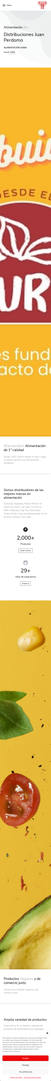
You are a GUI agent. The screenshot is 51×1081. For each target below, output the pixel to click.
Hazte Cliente (25, 550)
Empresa (25, 583)
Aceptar (25, 1058)
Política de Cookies (16, 1077)
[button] (47, 1033)
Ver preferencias (25, 1072)
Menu (9, 5)
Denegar (25, 1065)
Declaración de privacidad (32, 1077)
